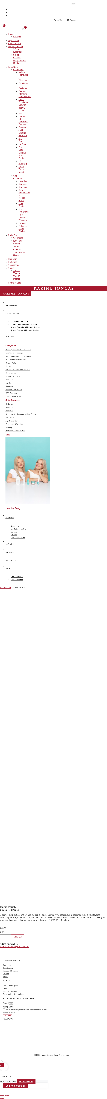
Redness (23, 184)
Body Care (13, 235)
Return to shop (26, 1082)
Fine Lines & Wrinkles (23, 217)
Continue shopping (15, 1085)
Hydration (23, 181)
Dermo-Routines (15, 47)
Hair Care (12, 259)
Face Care (13, 67)
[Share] (6, 1095)
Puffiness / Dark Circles (23, 228)
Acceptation (8, 1007)
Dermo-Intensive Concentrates (25, 94)
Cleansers (18, 238)
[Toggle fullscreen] (3, 1095)
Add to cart (18, 937)
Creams (17, 249)
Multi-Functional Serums (23, 102)
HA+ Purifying (12, 508)
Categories (18, 70)
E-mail (6, 1003)
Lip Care (22, 144)
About (11, 268)
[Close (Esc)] (8, 1095)
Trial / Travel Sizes (21, 169)
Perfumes (12, 262)
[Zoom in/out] (1, 1095)
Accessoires (5, 588)
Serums (16, 246)
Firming (22, 223)
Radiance (23, 187)
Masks (22, 113)
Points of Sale (14, 283)
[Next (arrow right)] (3, 1098)
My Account (13, 40)
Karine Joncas (14, 44)
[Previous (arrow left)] (1, 1098)
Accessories (13, 265)
